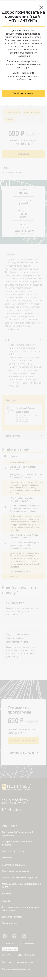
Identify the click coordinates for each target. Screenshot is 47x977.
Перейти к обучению (23, 93)
